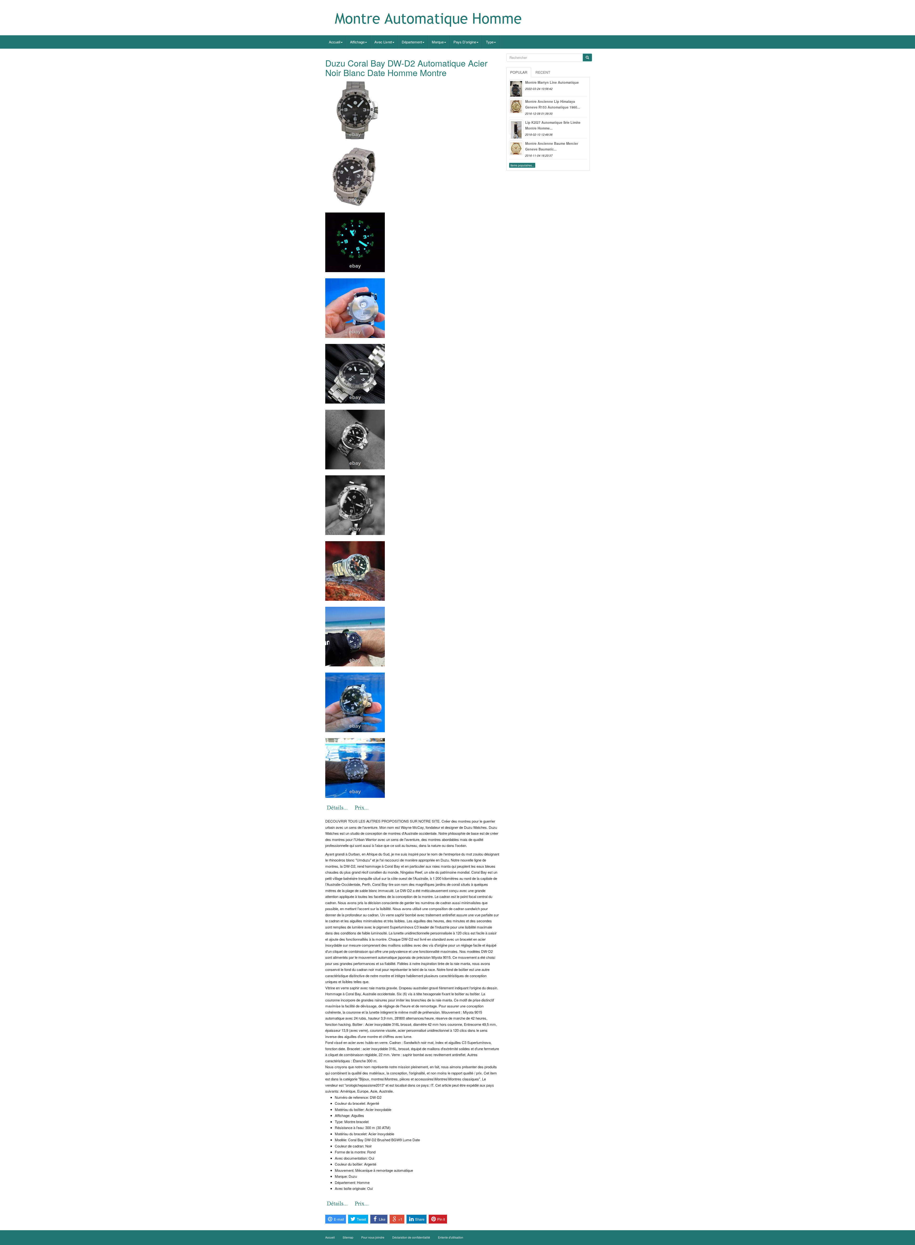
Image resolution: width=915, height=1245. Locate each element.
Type (489, 41)
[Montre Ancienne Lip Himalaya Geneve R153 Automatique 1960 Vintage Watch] (516, 106)
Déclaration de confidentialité (411, 1237)
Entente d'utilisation (450, 1237)
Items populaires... (522, 165)
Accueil (334, 41)
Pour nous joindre (372, 1237)
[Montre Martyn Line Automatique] (516, 87)
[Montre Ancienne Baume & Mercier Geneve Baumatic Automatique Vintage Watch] (516, 148)
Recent (542, 72)
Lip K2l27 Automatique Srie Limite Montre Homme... (552, 125)
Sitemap (348, 1237)
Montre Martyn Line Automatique (552, 82)
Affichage (357, 41)
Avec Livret (383, 41)
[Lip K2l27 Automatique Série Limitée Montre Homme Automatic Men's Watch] (516, 127)
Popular (518, 72)
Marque (438, 41)
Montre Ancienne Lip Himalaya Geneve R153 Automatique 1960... (552, 104)
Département (412, 41)
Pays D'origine (464, 41)
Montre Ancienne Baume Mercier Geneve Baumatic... (551, 146)
